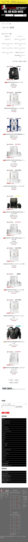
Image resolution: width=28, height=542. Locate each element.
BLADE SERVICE (5, 463)
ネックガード (4, 451)
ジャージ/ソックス (5, 453)
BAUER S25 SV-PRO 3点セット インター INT (14, 186)
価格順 (20, 61)
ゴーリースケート (5, 427)
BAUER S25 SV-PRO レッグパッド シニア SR (13, 263)
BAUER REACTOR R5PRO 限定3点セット (15, 134)
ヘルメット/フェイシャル (6, 431)
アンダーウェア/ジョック (6, 449)
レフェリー (4, 457)
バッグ (3, 447)
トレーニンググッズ (5, 461)
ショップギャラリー (5, 471)
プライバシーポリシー (25, 502)
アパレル (3, 459)
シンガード (4, 437)
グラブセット (8, 39)
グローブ (3, 439)
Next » (16, 380)
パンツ (3, 441)
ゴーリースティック (5, 423)
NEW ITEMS (5, 412)
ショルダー (4, 433)
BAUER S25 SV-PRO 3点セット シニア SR (14, 108)
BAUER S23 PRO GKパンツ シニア (15, 82)
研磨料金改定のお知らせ (6, 475)
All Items (3, 419)
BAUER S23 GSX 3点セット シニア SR (15, 289)
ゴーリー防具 (8, 23)
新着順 (24, 61)
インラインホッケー (5, 429)
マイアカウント (5, 482)
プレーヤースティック (6, 421)
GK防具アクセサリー (20, 52)
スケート (3, 425)
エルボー (3, 435)
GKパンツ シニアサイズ (7, 48)
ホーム (3, 23)
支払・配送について (25, 493)
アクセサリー (4, 455)
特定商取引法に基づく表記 (25, 498)
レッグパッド (20, 36)
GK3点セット (8, 36)
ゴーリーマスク (5, 443)
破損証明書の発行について (7, 465)
